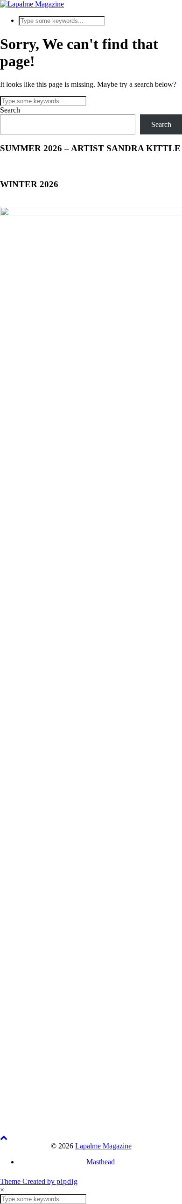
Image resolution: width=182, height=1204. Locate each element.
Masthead (100, 1162)
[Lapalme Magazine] (32, 4)
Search (10, 110)
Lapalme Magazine (103, 1146)
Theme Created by (39, 1181)
